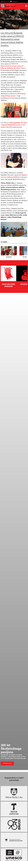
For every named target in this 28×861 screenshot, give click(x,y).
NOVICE (24, 284)
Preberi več (7, 763)
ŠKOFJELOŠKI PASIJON (8, 285)
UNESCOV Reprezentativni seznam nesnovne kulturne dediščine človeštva (12, 66)
